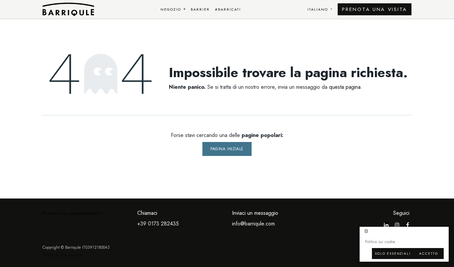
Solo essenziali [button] (392, 253)
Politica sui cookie (63, 255)
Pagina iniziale (227, 149)
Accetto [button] (428, 253)
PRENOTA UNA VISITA (374, 9)
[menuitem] (173, 9)
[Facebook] (407, 225)
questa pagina (345, 87)
